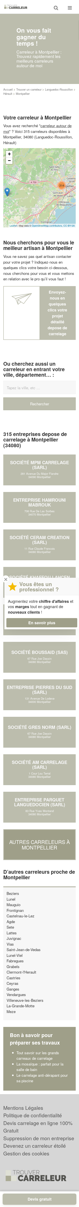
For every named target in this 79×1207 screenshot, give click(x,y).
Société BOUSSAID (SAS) (39, 652)
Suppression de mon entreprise (38, 1138)
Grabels (13, 966)
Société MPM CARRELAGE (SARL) (39, 464)
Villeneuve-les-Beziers (25, 1000)
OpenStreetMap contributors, (47, 225)
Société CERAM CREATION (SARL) (39, 539)
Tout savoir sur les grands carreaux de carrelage (37, 1055)
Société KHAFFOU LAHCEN (39, 577)
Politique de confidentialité (32, 1115)
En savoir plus (41, 623)
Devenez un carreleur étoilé (34, 1145)
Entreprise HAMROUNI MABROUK (39, 502)
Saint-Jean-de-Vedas (24, 949)
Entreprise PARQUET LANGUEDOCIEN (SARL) (39, 802)
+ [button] (9, 154)
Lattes (12, 932)
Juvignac (14, 938)
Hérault (7, 93)
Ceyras (12, 983)
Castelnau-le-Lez (20, 915)
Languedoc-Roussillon (59, 89)
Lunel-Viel (15, 955)
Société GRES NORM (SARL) (39, 727)
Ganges (13, 989)
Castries (13, 977)
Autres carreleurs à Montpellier (39, 844)
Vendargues (16, 994)
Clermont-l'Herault (21, 972)
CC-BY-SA (69, 225)
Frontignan (15, 910)
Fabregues (15, 960)
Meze (11, 1011)
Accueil (8, 89)
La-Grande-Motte (20, 1005)
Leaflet (13, 225)
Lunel (11, 899)
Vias (10, 944)
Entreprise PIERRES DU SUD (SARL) (39, 689)
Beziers (13, 893)
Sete (10, 927)
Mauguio (13, 904)
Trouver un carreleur (28, 89)
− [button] (9, 160)
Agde (11, 921)
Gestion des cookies (26, 1153)
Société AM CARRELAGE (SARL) (39, 764)
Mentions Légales (23, 1107)
